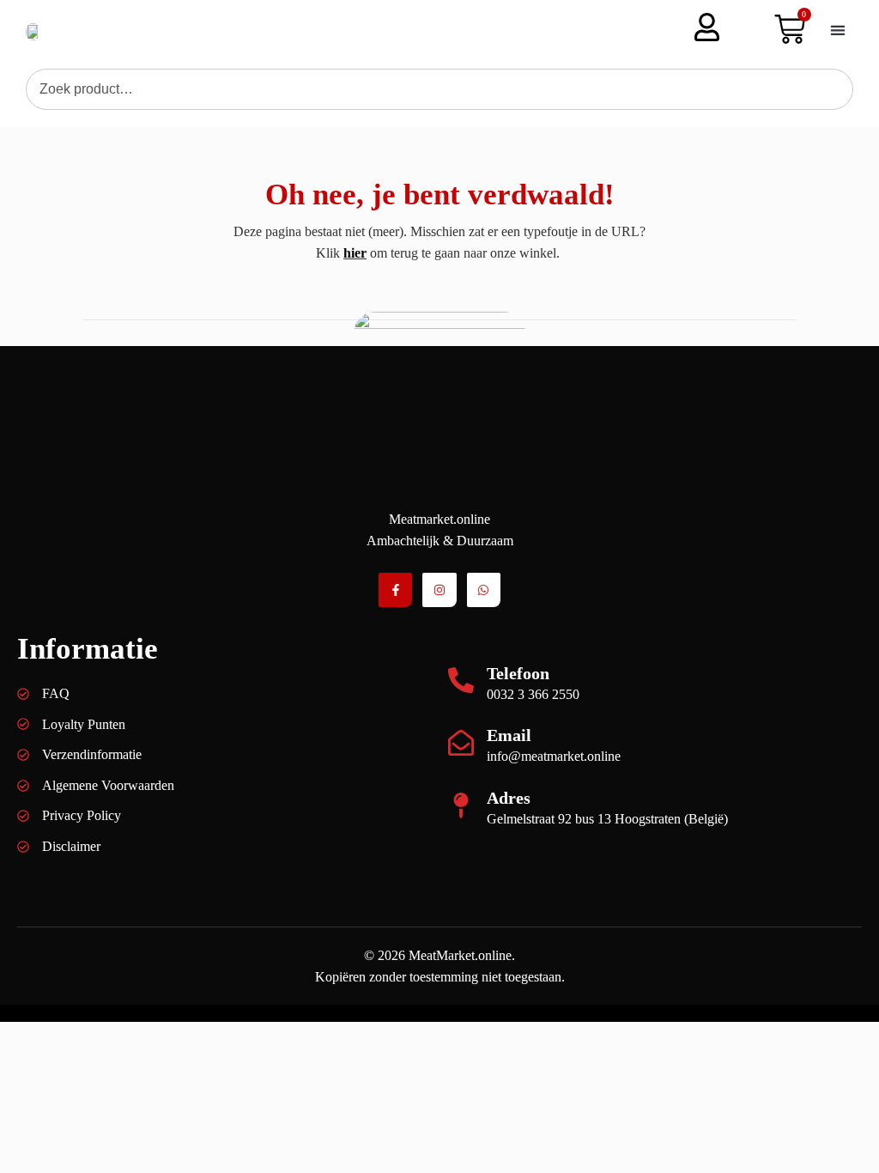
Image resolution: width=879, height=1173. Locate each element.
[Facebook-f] (395, 589)
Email (509, 735)
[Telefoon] (461, 680)
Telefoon (518, 673)
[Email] (461, 743)
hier (355, 253)
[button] (837, 30)
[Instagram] (439, 589)
